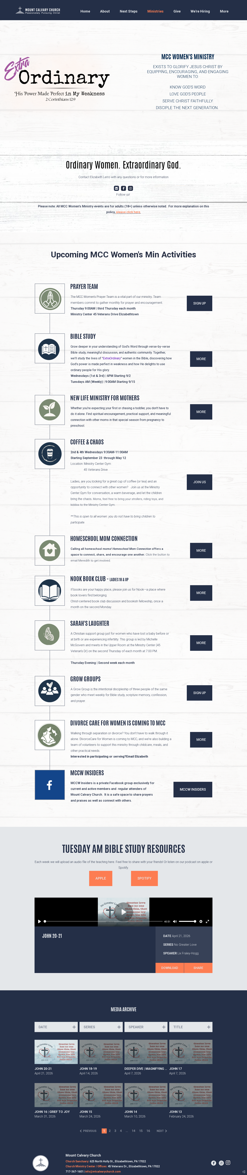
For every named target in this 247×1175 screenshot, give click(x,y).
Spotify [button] (144, 878)
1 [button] (104, 1131)
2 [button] (110, 1131)
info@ (103, 1171)
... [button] (127, 1131)
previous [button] (89, 1130)
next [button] (160, 1130)
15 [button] (141, 1131)
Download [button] (169, 968)
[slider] (103, 921)
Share (198, 968)
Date (167, 936)
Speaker (170, 953)
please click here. (128, 212)
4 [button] (121, 1131)
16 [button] (148, 1131)
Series (168, 944)
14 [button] (133, 1131)
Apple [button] (101, 878)
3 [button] (115, 1131)
